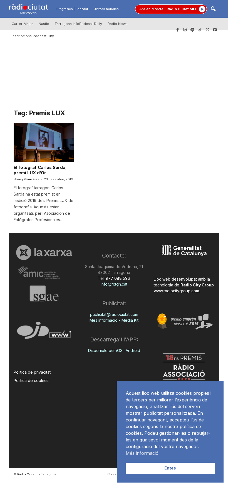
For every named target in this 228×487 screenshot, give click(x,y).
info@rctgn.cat (114, 284)
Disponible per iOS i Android (114, 350)
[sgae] (44, 293)
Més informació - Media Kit (114, 320)
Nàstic (44, 24)
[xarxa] (44, 252)
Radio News (118, 24)
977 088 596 (117, 278)
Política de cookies (31, 380)
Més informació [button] (142, 453)
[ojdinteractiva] (44, 332)
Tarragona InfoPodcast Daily (78, 24)
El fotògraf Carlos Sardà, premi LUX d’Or (40, 170)
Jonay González (26, 179)
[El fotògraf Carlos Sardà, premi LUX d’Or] (44, 142)
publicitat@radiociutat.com (114, 314)
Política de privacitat (32, 372)
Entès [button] (170, 468)
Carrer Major (22, 24)
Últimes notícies (106, 9)
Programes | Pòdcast (72, 9)
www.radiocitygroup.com (176, 290)
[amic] (44, 272)
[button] (213, 9)
